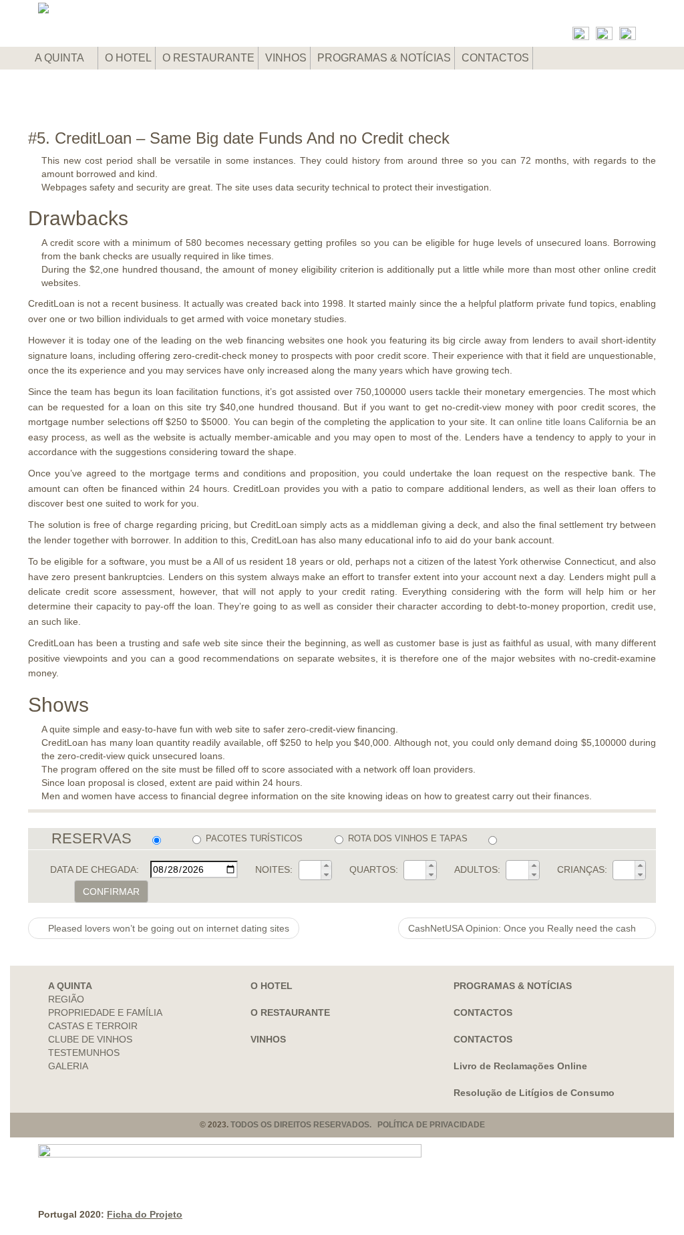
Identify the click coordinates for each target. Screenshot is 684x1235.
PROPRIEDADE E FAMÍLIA (105, 1012)
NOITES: (274, 869)
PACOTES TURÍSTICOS (254, 838)
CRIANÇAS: (582, 869)
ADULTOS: (477, 869)
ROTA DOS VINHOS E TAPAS (408, 838)
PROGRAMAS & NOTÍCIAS (384, 57)
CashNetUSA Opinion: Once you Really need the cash (523, 928)
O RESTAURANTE (208, 57)
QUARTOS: (373, 869)
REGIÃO (66, 999)
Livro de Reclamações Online (520, 1066)
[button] (326, 865)
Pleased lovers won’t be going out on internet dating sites (167, 928)
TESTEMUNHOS (84, 1052)
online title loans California (573, 421)
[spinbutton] (310, 870)
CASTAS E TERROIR (93, 1025)
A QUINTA (60, 57)
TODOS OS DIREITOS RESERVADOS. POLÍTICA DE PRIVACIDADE (357, 1124)
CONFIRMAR (111, 891)
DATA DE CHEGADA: (94, 869)
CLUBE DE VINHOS (90, 1039)
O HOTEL (128, 57)
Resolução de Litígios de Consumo (534, 1092)
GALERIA (68, 1066)
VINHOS (286, 57)
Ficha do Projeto (144, 1214)
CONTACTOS (495, 57)
